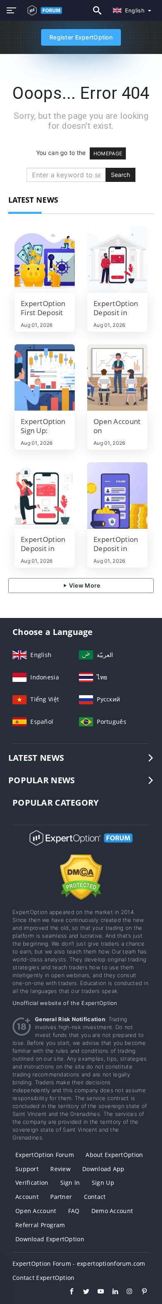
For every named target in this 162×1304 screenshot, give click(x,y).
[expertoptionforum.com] (42, 10)
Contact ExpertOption (43, 1278)
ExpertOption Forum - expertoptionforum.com (78, 1263)
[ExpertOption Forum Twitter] (82, 1292)
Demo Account (112, 1211)
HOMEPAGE (107, 153)
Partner (61, 1197)
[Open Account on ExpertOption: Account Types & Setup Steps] (117, 377)
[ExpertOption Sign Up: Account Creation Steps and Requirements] (45, 377)
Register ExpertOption (81, 37)
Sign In (70, 1182)
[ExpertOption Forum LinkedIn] (111, 1292)
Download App (103, 1169)
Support (27, 1169)
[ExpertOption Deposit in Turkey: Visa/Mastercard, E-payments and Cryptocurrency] (117, 495)
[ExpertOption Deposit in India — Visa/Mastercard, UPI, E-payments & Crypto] (117, 259)
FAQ (74, 1211)
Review (60, 1169)
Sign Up (103, 1182)
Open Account (35, 1211)
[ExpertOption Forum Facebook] (67, 1292)
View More (84, 585)
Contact (95, 1197)
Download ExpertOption (49, 1239)
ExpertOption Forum (44, 1155)
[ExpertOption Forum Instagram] (125, 1292)
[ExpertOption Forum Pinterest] (140, 1292)
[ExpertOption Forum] (81, 845)
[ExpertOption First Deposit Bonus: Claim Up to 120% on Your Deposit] (45, 259)
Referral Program (40, 1225)
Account (27, 1197)
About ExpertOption (114, 1155)
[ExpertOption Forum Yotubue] (96, 1292)
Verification (31, 1182)
